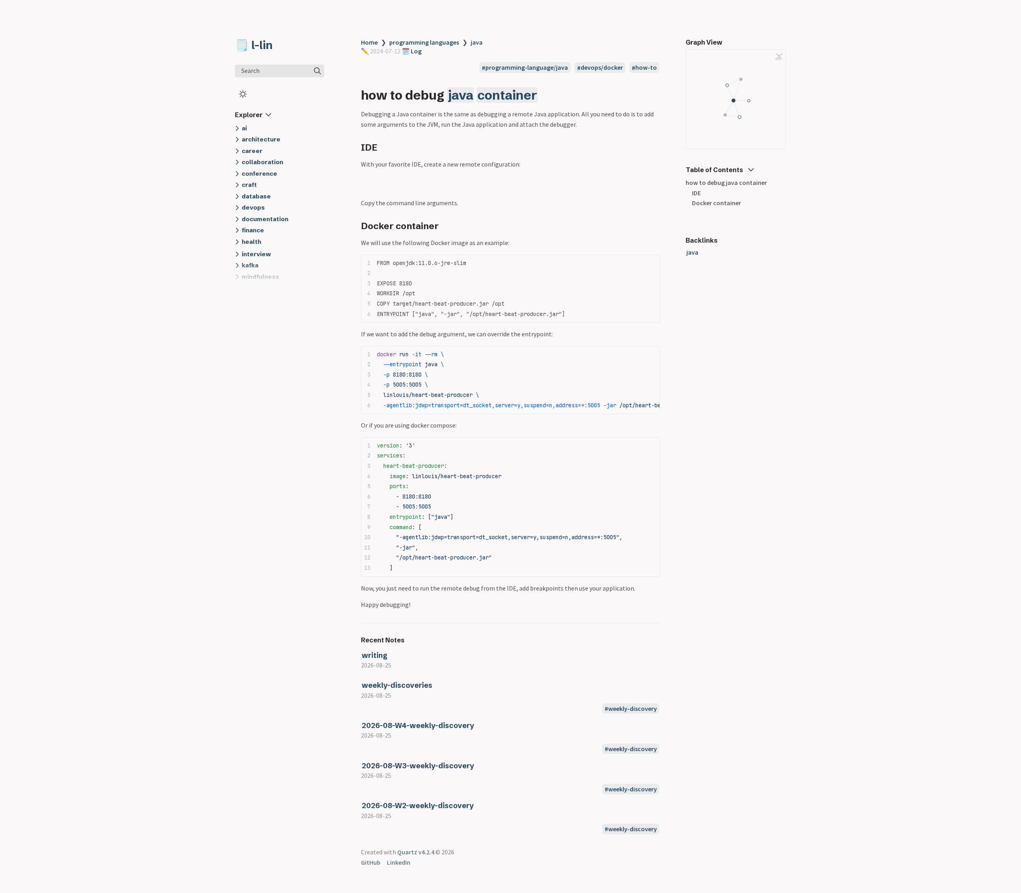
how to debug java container (726, 182)
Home (369, 42)
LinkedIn (398, 862)
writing (374, 655)
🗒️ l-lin (254, 45)
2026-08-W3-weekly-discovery (418, 765)
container (507, 95)
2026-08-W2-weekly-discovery (418, 805)
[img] (317, 71)
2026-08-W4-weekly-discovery (418, 725)
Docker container (716, 203)
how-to (646, 68)
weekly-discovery (632, 708)
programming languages (424, 42)
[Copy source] (651, 263)
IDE (696, 193)
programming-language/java (526, 68)
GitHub (370, 862)
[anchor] (545, 95)
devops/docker (602, 68)
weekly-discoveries (397, 685)
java (477, 42)
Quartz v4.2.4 (415, 852)
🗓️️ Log (411, 51)
